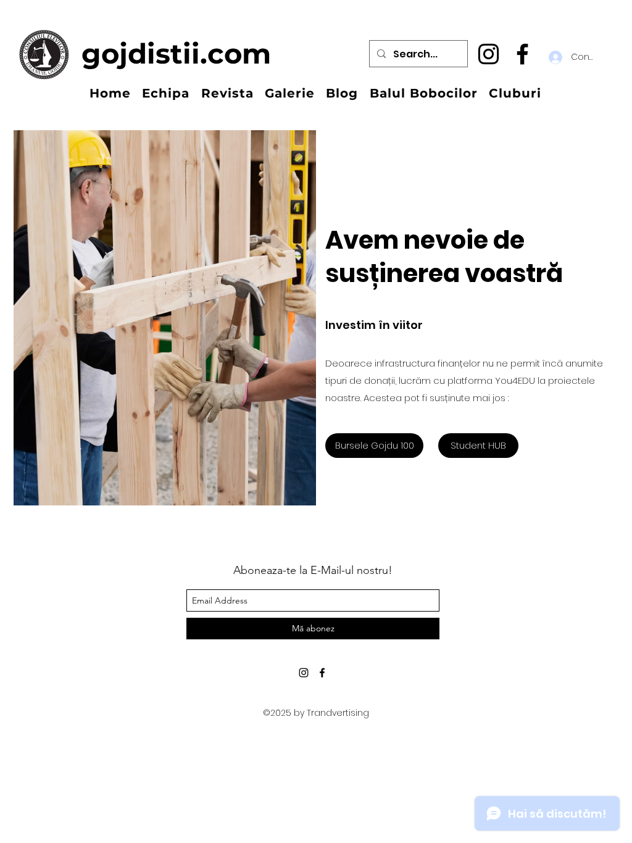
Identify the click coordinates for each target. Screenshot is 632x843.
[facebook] (522, 54)
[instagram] (488, 54)
